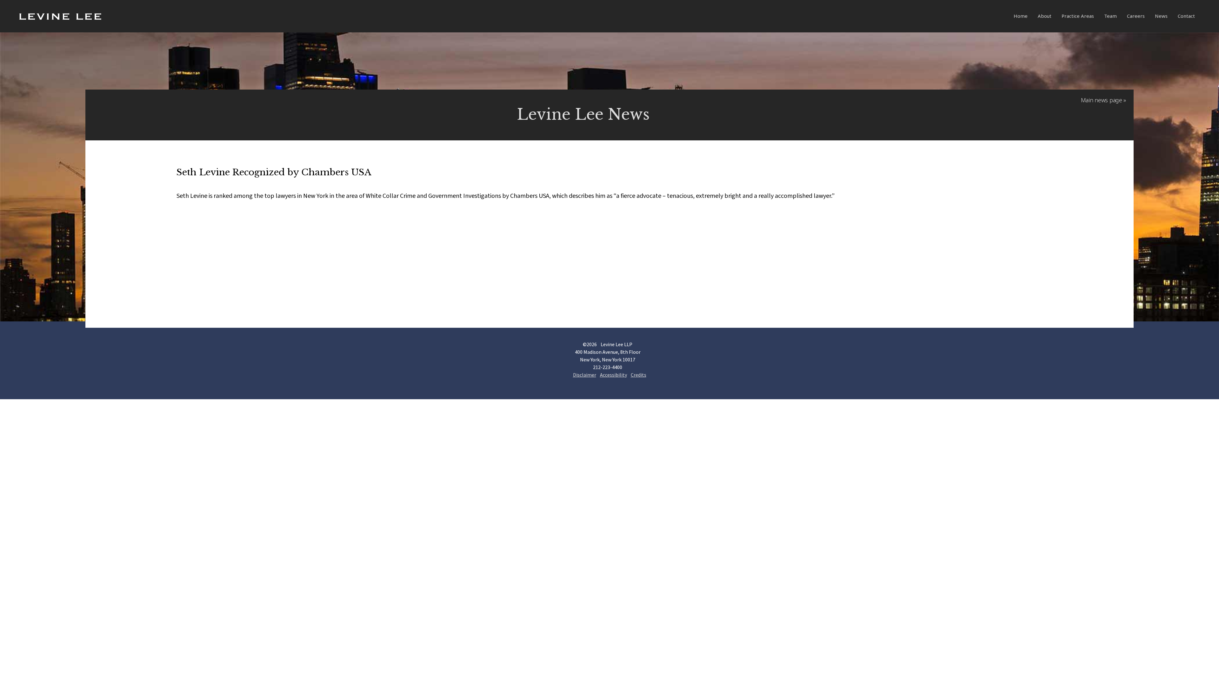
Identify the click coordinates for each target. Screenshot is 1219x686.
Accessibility (613, 375)
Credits (638, 375)
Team (1110, 16)
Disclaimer (584, 375)
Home (1021, 16)
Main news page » (1103, 100)
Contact (1186, 16)
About (1044, 16)
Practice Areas (1078, 16)
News (1161, 16)
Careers (1136, 16)
